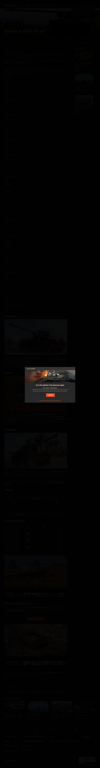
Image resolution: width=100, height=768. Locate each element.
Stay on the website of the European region (50, 400)
